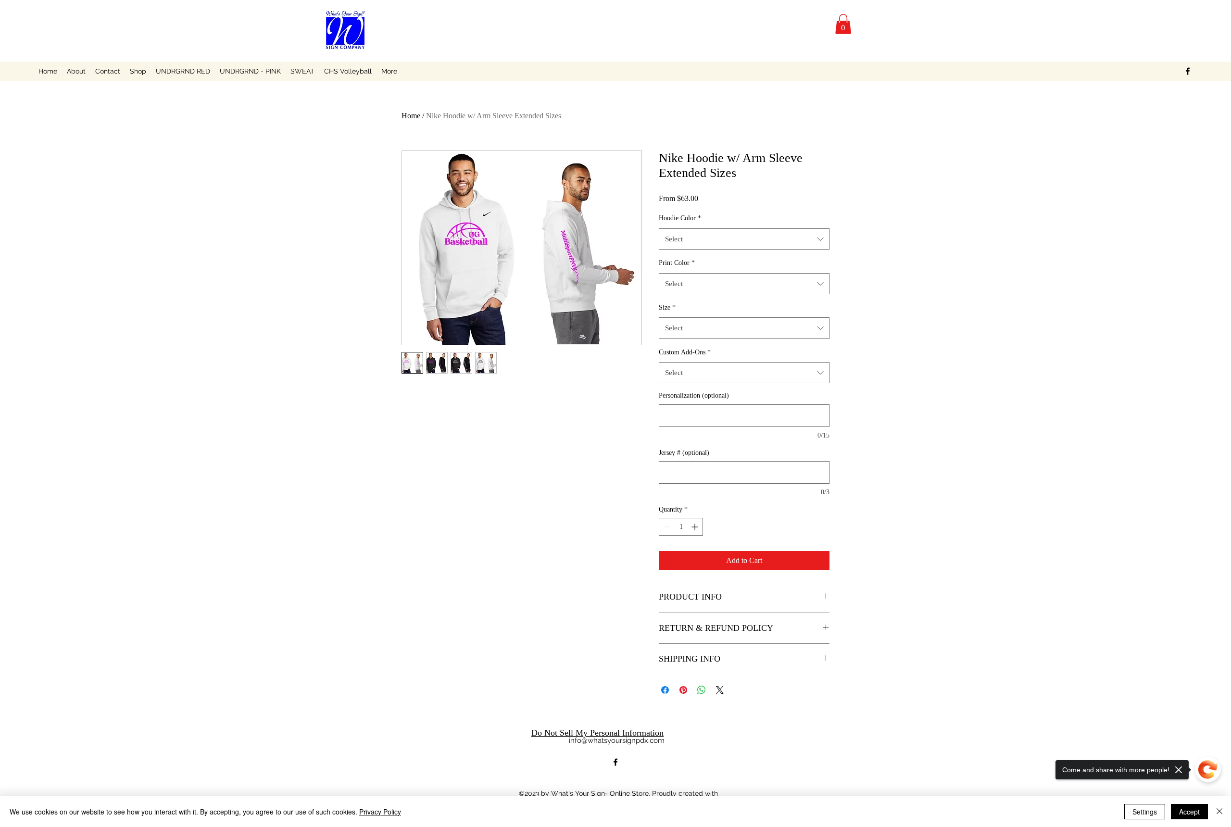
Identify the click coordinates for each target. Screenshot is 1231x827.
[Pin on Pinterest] (683, 690)
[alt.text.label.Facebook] (1188, 71)
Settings (1144, 811)
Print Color (677, 262)
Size (667, 307)
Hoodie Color (680, 218)
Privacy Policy (380, 811)
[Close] (1219, 811)
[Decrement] (666, 526)
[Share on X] (720, 690)
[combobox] (744, 239)
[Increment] (696, 526)
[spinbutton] (681, 526)
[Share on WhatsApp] (701, 690)
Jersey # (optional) (684, 452)
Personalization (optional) (694, 395)
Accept (1189, 811)
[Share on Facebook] (665, 690)
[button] (843, 24)
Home (411, 116)
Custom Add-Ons (685, 352)
